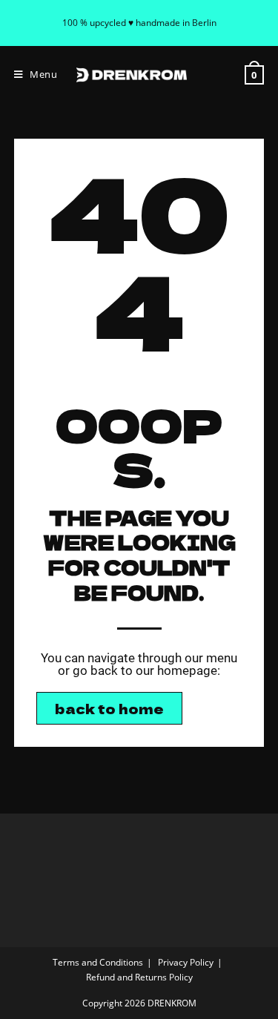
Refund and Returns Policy (139, 977)
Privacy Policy (186, 962)
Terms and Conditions (98, 962)
